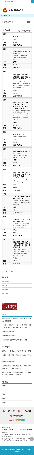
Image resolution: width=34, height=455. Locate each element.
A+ (30, 26)
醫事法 (7, 281)
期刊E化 (22, 429)
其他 (6, 293)
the (3, 390)
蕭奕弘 (15, 230)
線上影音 (4, 429)
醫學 (6, 289)
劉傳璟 (15, 160)
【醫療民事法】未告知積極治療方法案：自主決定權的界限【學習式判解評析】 (21, 174)
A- (27, 26)
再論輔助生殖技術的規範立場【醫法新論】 (14, 340)
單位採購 (24, 434)
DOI (17, 429)
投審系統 (29, 429)
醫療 (3, 386)
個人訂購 (17, 434)
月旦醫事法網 (16, 10)
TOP (31, 439)
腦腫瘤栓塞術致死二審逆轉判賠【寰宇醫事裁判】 (16, 351)
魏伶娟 (15, 258)
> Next (11, 271)
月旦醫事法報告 (17, 45)
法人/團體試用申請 (7, 434)
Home (2, 15)
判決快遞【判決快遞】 (19, 36)
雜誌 (5, 15)
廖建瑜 (15, 90)
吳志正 (15, 39)
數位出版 (11, 429)
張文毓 (15, 207)
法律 (6, 285)
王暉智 (15, 62)
